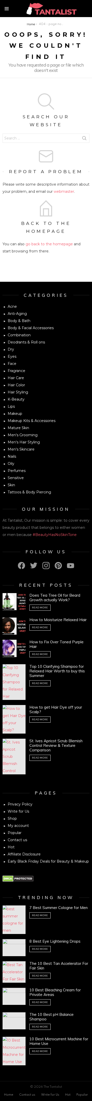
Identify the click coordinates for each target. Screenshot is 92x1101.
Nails (12, 456)
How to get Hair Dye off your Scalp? (55, 709)
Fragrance (16, 370)
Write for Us (18, 811)
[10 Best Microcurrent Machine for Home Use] (14, 1051)
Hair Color (16, 385)
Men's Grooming (23, 435)
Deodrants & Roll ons (26, 342)
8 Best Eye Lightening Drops (54, 941)
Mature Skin (18, 428)
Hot (11, 847)
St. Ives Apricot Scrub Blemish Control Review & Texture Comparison (56, 745)
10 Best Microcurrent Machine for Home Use (58, 1041)
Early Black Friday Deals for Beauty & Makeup (48, 861)
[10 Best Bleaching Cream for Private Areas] (14, 996)
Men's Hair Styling (24, 442)
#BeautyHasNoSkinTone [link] (55, 534)
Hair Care (16, 378)
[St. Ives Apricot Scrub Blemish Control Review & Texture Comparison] (14, 756)
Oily (11, 463)
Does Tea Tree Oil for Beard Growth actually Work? (54, 597)
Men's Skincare (21, 449)
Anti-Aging (17, 313)
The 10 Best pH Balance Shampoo (51, 1016)
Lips (11, 406)
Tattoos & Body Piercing (29, 492)
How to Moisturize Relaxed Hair (58, 619)
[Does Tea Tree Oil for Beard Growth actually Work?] (14, 601)
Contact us (17, 840)
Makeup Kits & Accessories (31, 420)
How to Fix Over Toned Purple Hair (56, 644)
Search (84, 139)
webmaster (64, 191)
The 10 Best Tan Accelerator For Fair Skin (58, 965)
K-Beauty (16, 399)
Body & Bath (19, 320)
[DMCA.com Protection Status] (18, 880)
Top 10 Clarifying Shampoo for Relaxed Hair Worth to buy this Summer (57, 671)
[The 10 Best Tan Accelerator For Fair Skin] (14, 972)
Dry (11, 349)
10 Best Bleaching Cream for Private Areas (55, 992)
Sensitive (16, 478)
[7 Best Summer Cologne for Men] (14, 919)
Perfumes (17, 470)
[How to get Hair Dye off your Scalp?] (14, 719)
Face (12, 363)
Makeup (15, 413)
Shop (12, 818)
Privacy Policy (20, 804)
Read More (40, 607)
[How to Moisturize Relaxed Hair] (14, 626)
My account (18, 825)
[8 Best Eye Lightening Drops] (14, 947)
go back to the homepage (49, 244)
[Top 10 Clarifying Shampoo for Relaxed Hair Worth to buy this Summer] (14, 682)
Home (8, 1094)
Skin (11, 485)
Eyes (12, 356)
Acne (12, 306)
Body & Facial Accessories (31, 328)
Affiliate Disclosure (24, 854)
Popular (14, 832)
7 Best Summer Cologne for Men (58, 907)
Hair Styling (18, 392)
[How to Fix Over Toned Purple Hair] (14, 648)
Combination (19, 335)
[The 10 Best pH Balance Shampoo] (14, 1020)
